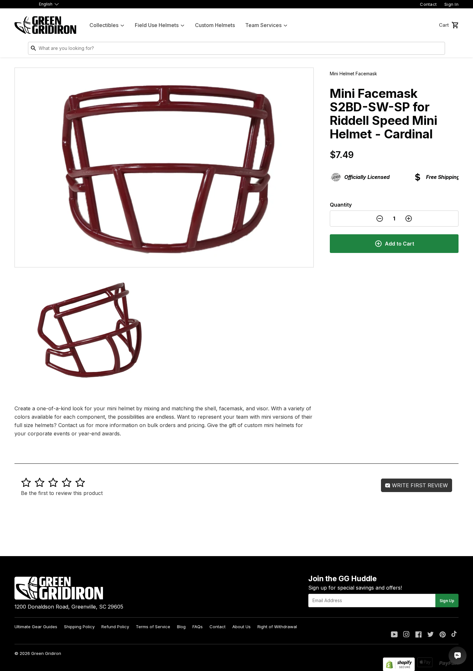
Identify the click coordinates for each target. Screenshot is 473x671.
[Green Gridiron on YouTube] (394, 635)
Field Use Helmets (157, 25)
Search (438, 49)
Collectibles (103, 25)
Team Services (263, 25)
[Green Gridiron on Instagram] (406, 635)
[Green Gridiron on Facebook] (418, 635)
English (45, 4)
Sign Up (447, 600)
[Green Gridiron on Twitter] (430, 635)
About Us (241, 626)
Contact (428, 4)
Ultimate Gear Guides (35, 626)
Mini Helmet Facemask (353, 73)
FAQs (197, 626)
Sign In (451, 4)
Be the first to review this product (62, 493)
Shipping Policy (79, 626)
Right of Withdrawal (277, 626)
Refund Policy (115, 626)
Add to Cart (399, 243)
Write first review (419, 485)
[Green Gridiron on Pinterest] (442, 635)
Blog (181, 626)
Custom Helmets (215, 25)
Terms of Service (153, 626)
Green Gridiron (46, 653)
